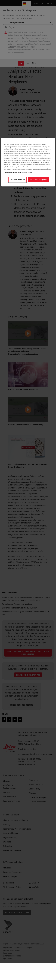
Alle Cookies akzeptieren (38, 180)
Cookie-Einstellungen (17, 180)
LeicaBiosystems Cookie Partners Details (18, 173)
